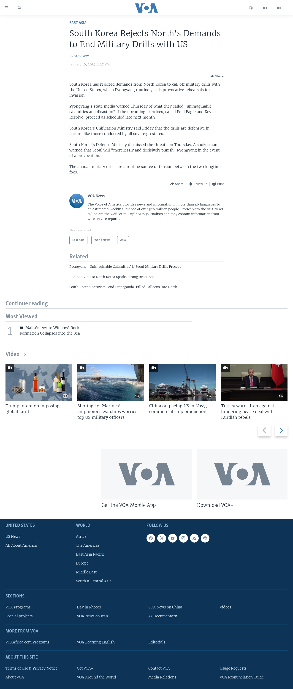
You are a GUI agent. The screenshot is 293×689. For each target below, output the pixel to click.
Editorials (156, 642)
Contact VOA (159, 668)
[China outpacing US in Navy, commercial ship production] (182, 382)
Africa (81, 536)
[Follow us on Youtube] (172, 538)
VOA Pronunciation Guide (242, 677)
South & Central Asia (94, 581)
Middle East (86, 572)
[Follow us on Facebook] (150, 538)
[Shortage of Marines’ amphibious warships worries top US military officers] (110, 382)
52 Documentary (162, 616)
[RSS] (194, 538)
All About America (21, 545)
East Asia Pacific (90, 554)
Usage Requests (233, 668)
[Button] (217, 76)
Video (12, 354)
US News (12, 536)
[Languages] (251, 8)
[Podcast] (205, 538)
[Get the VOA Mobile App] (146, 474)
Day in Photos (89, 607)
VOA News (82, 56)
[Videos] (265, 8)
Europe (82, 563)
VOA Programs (18, 607)
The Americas (88, 545)
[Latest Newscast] (279, 8)
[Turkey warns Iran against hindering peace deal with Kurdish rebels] (254, 382)
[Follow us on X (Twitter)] (161, 538)
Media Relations (162, 677)
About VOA (14, 677)
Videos (225, 607)
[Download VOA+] (242, 474)
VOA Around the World (96, 677)
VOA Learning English (96, 642)
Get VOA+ (85, 668)
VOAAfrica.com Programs (27, 642)
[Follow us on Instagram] (183, 538)
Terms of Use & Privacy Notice (31, 668)
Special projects (19, 616)
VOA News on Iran (92, 616)
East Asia (78, 23)
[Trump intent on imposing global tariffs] (38, 382)
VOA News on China (165, 607)
